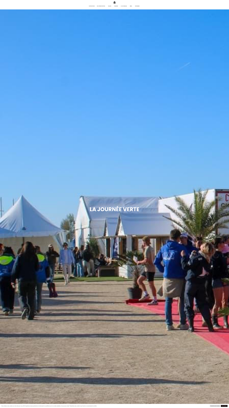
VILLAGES (109, 6)
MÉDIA (131, 6)
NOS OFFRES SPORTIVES (101, 6)
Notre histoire (92, 6)
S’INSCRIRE (116, 6)
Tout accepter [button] (224, 405)
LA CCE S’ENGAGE (124, 6)
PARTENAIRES (137, 6)
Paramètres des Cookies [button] (215, 405)
